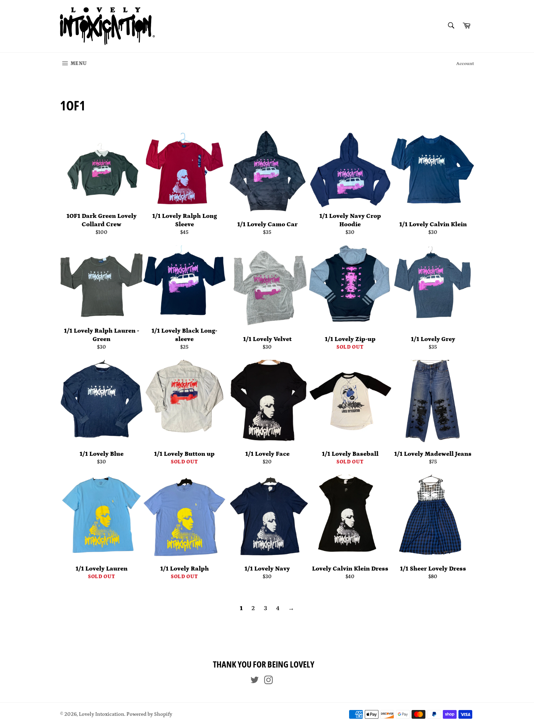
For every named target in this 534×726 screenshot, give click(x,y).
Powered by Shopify (149, 714)
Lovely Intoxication (101, 714)
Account (465, 63)
